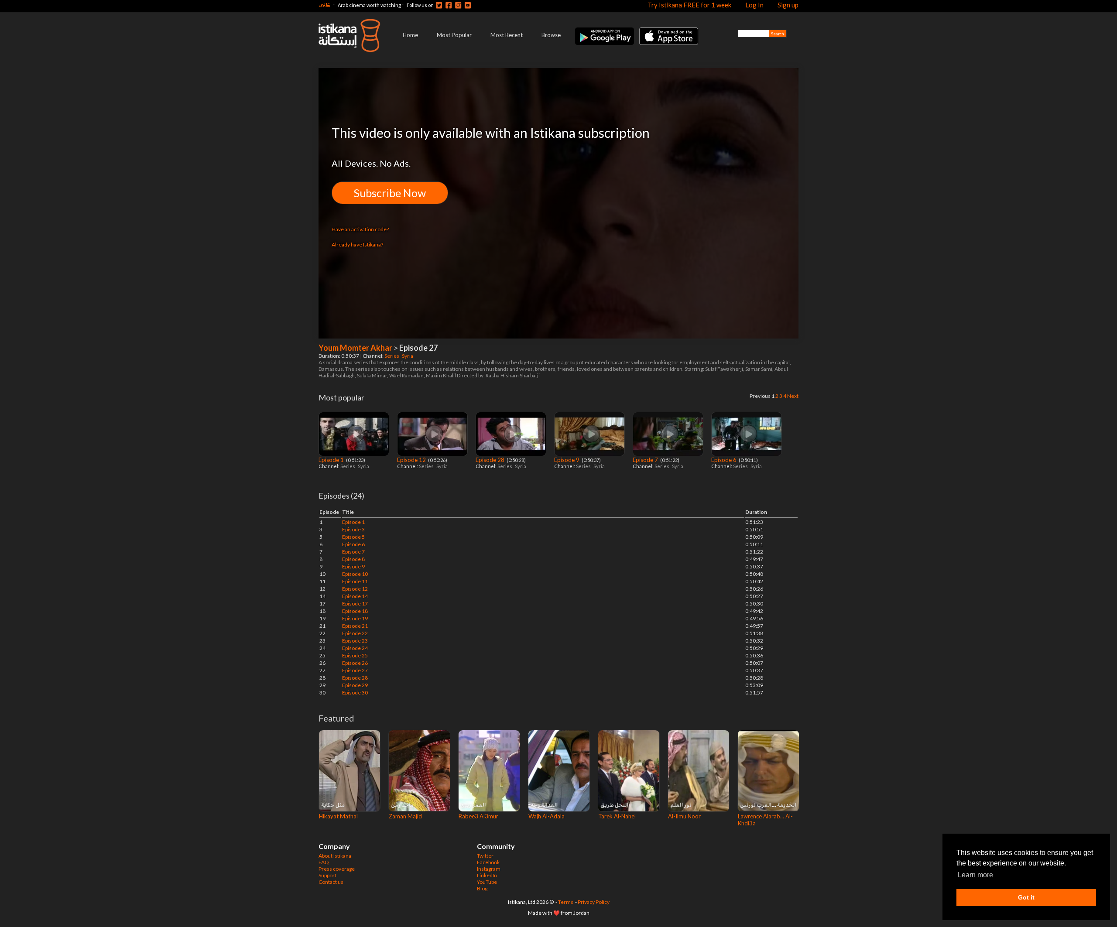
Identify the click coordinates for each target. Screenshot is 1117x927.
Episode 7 (646, 459)
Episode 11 (355, 581)
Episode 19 (355, 618)
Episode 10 (355, 574)
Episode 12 (412, 459)
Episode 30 (355, 692)
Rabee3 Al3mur (478, 816)
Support (327, 875)
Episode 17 (355, 603)
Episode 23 (355, 640)
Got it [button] (1026, 897)
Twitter (485, 855)
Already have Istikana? (357, 244)
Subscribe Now (390, 192)
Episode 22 (355, 633)
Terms (565, 902)
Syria (408, 355)
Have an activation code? (360, 229)
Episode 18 (355, 611)
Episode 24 (355, 648)
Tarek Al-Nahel (617, 816)
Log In (754, 5)
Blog (482, 888)
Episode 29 (355, 685)
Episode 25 (355, 655)
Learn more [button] (975, 875)
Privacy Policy (594, 902)
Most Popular (454, 34)
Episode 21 (355, 626)
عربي (324, 3)
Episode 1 (332, 459)
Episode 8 (353, 559)
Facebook (488, 862)
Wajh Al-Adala (546, 816)
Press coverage (337, 868)
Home (410, 34)
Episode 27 (355, 670)
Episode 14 (355, 596)
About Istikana (335, 855)
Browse (551, 34)
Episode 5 (353, 537)
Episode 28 (491, 459)
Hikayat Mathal (338, 816)
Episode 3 (353, 529)
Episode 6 (724, 459)
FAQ (324, 862)
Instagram (488, 868)
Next (792, 396)
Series (392, 355)
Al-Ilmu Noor (684, 816)
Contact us (331, 882)
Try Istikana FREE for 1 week (689, 5)
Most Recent (506, 34)
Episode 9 (567, 459)
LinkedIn (487, 875)
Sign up (788, 5)
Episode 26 (355, 663)
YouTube (487, 882)
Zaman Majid (405, 816)
